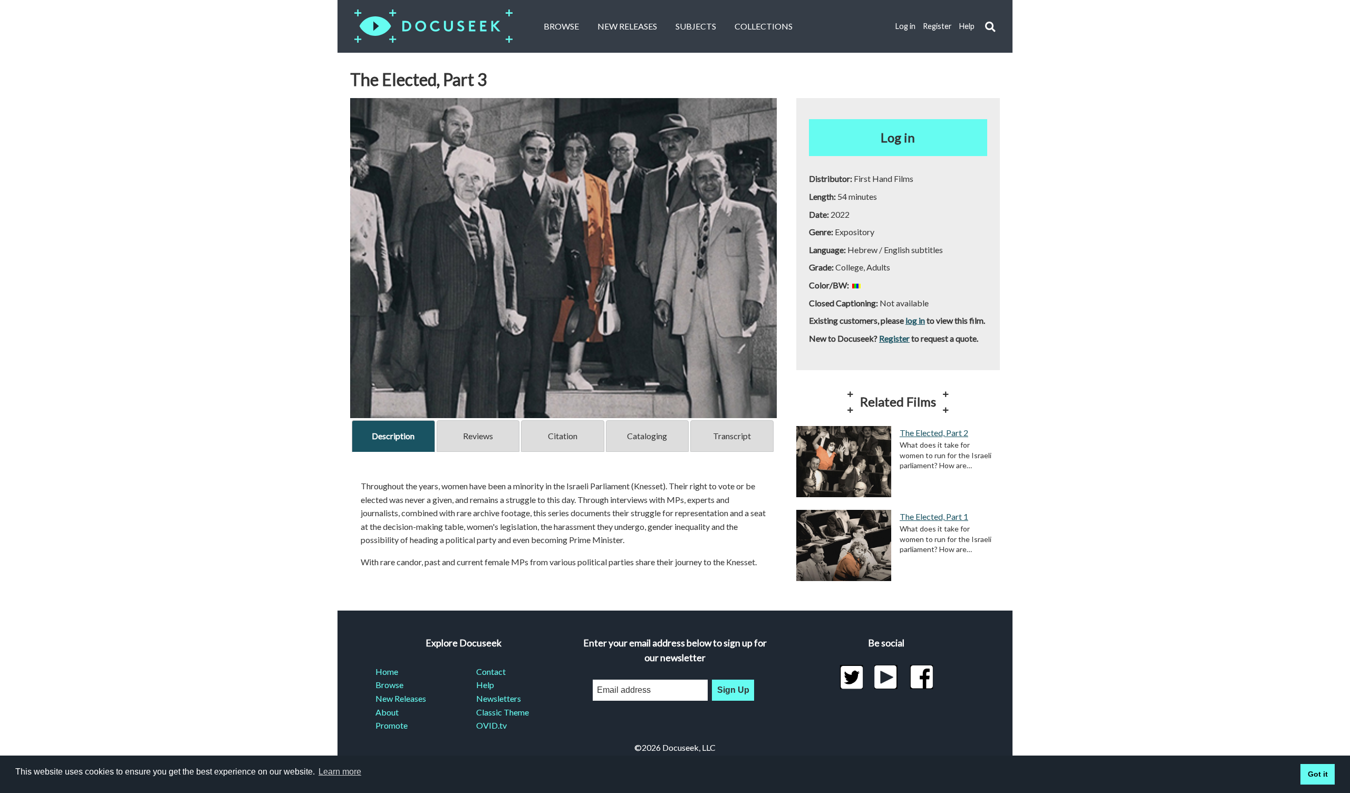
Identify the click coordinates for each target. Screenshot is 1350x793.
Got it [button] (1318, 774)
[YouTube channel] (886, 677)
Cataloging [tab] (647, 436)
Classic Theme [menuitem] (502, 712)
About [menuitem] (387, 712)
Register (937, 26)
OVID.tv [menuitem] (491, 725)
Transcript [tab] (732, 436)
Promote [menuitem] (391, 725)
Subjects (696, 26)
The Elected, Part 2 (934, 433)
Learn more (340, 771)
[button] (990, 27)
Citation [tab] (562, 436)
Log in (905, 26)
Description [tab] (393, 436)
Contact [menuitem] (491, 671)
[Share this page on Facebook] (921, 677)
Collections (764, 26)
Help (967, 26)
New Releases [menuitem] (400, 698)
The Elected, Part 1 (934, 516)
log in (915, 320)
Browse (561, 26)
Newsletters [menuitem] (498, 698)
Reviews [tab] (478, 436)
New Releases (627, 26)
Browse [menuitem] (389, 685)
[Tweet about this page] (851, 677)
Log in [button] (898, 137)
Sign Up (733, 689)
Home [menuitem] (386, 671)
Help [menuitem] (485, 685)
